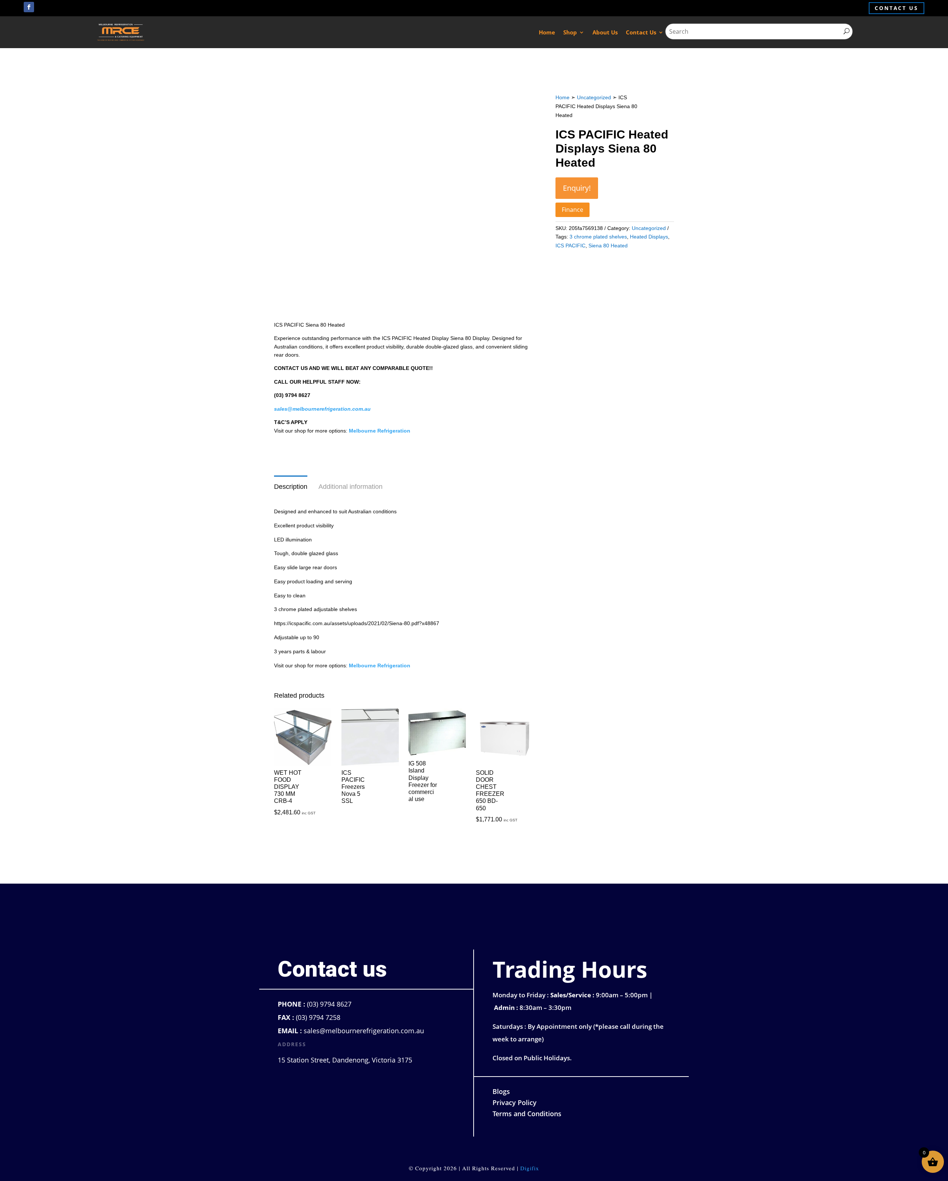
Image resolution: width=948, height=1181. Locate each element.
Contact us (896, 7)
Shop (570, 32)
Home (547, 32)
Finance (572, 210)
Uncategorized (594, 97)
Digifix (529, 1168)
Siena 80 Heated (608, 245)
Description (290, 486)
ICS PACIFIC (570, 245)
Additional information (350, 486)
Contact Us (641, 32)
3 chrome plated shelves (598, 237)
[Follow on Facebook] (29, 7)
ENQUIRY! (577, 188)
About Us (605, 32)
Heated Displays (649, 237)
